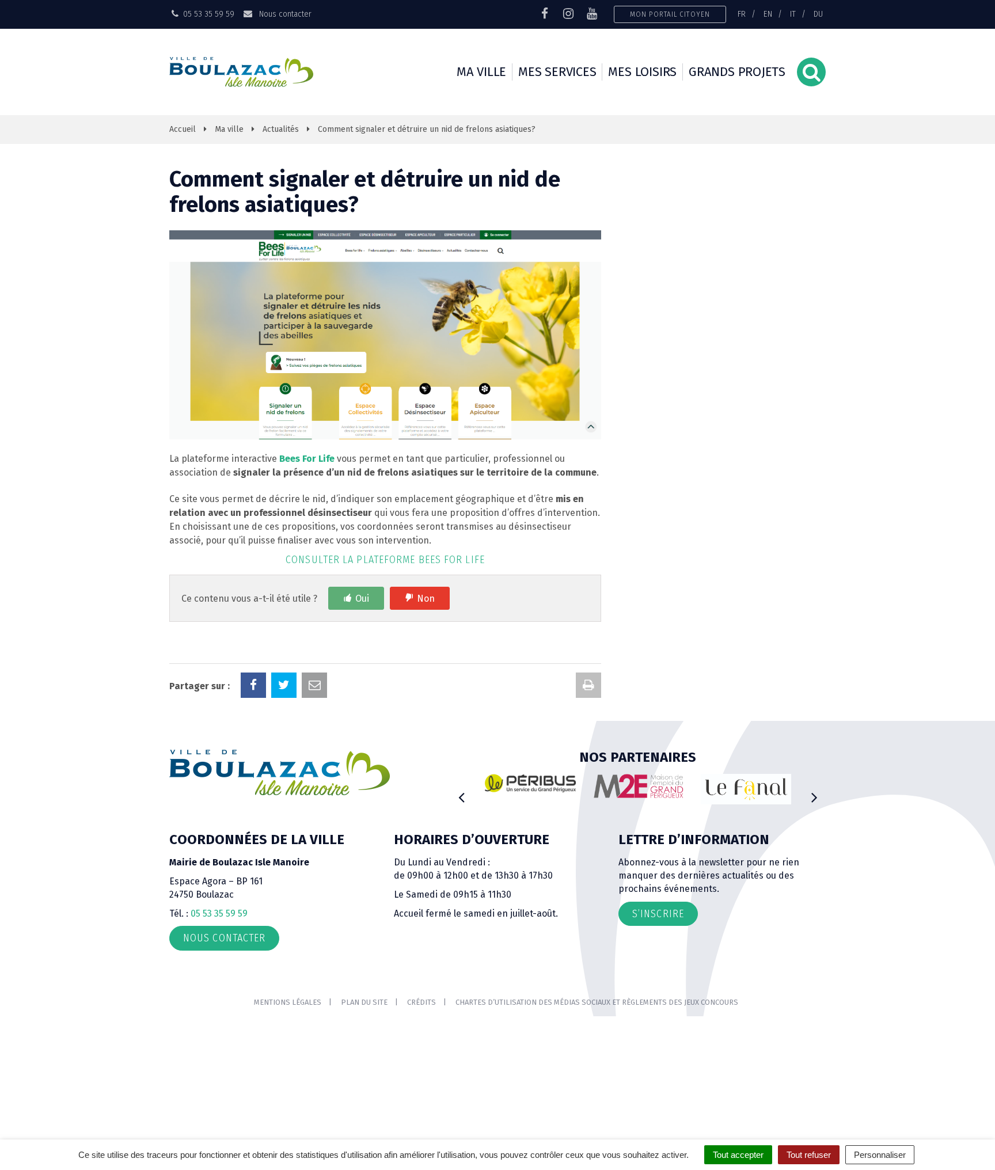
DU (818, 14)
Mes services (557, 71)
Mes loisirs (642, 71)
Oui (362, 598)
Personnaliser (880, 1155)
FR (742, 14)
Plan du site (364, 1002)
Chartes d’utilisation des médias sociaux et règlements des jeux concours (596, 1002)
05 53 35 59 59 (219, 913)
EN (768, 14)
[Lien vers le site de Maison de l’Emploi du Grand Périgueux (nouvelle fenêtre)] (638, 786)
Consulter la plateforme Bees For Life (385, 559)
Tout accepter (738, 1155)
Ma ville (481, 71)
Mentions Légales (287, 1002)
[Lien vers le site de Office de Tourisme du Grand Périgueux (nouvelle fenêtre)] (746, 789)
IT (793, 14)
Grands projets (737, 71)
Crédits (421, 1002)
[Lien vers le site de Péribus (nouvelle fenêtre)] (530, 783)
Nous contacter (284, 14)
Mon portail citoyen (670, 14)
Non (426, 598)
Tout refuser (809, 1155)
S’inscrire (658, 913)
